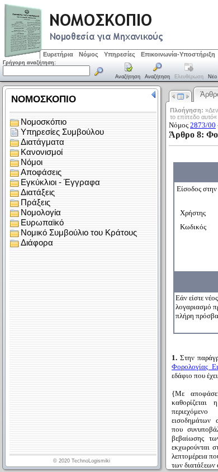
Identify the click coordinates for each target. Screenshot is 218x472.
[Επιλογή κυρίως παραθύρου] (128, 71)
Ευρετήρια (58, 54)
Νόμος (88, 54)
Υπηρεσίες (119, 54)
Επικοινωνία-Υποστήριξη (178, 54)
